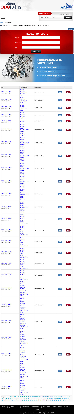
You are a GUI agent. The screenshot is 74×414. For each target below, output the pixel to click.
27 (20, 283)
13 (24, 397)
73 (8, 400)
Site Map (25, 407)
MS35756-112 (24, 294)
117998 (22, 124)
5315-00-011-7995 (6, 91)
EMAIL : (17, 47)
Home (1, 22)
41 (12, 399)
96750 (21, 222)
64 (59, 399)
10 (18, 397)
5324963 (22, 287)
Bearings (46, 407)
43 (16, 399)
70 (2, 400)
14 (26, 397)
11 (20, 397)
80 (22, 400)
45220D (22, 285)
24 (47, 397)
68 (67, 399)
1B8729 (22, 218)
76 (14, 400)
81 (24, 400)
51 (32, 399)
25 (49, 397)
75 (12, 400)
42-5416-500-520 (24, 130)
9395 (21, 220)
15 (28, 397)
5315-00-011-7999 (6, 218)
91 (44, 400)
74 (10, 400)
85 (32, 400)
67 (65, 399)
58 (47, 399)
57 (44, 399)
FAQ (17, 407)
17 (33, 397)
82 (26, 400)
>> (65, 400)
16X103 (22, 126)
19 (37, 397)
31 (61, 397)
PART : (17, 38)
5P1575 (22, 289)
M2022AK (22, 292)
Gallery (37, 409)
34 (67, 397)
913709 (22, 133)
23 (45, 397)
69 (69, 399)
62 (55, 399)
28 (55, 397)
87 (36, 400)
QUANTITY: (18, 42)
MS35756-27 (23, 93)
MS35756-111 (24, 224)
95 (52, 400)
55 (40, 399)
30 (59, 397)
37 (4, 399)
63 (57, 399)
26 (51, 397)
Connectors (57, 407)
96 (54, 400)
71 (4, 400)
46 (22, 399)
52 (34, 399)
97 (56, 400)
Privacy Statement (46, 412)
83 (28, 400)
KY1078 (22, 135)
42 (14, 399)
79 (20, 400)
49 (28, 399)
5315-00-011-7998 (6, 129)
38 (6, 399)
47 (24, 399)
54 (38, 399)
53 (36, 399)
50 (30, 399)
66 (63, 399)
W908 (21, 296)
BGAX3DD (23, 290)
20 (39, 397)
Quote (11, 407)
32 (63, 397)
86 (34, 400)
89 (40, 400)
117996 (22, 121)
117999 (22, 215)
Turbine (67, 407)
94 (50, 400)
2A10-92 (22, 91)
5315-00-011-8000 (6, 288)
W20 (21, 95)
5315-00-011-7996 (6, 120)
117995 (22, 90)
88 (38, 400)
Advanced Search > (65, 14)
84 (30, 400)
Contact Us (35, 407)
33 (65, 397)
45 (20, 399)
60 (51, 399)
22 (43, 397)
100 (63, 400)
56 (42, 399)
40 (10, 399)
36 (2, 399)
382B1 (22, 128)
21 (41, 397)
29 (57, 397)
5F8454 (22, 131)
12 (22, 397)
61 (53, 399)
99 (60, 400)
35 (69, 397)
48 (26, 399)
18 (35, 397)
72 (6, 400)
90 (42, 400)
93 (48, 400)
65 (61, 399)
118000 (22, 282)
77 (16, 400)
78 (18, 400)
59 (49, 399)
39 (8, 399)
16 (31, 397)
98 (58, 400)
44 (18, 399)
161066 (22, 217)
